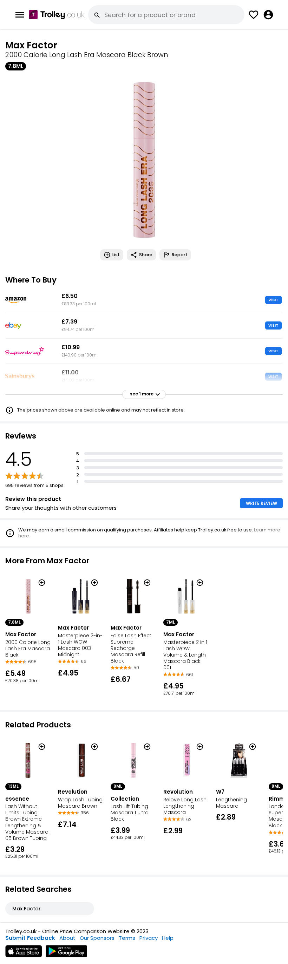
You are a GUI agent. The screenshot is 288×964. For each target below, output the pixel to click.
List (116, 254)
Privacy (148, 938)
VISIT (273, 300)
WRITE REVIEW (261, 503)
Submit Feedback (30, 938)
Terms (127, 938)
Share (145, 254)
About (67, 938)
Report (180, 254)
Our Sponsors (97, 938)
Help (168, 938)
